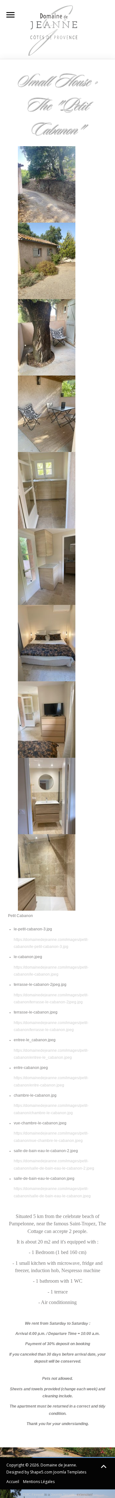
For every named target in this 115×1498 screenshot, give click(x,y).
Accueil (12, 1481)
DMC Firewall (33, 1494)
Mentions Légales (39, 1481)
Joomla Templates (69, 1472)
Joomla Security (63, 1494)
